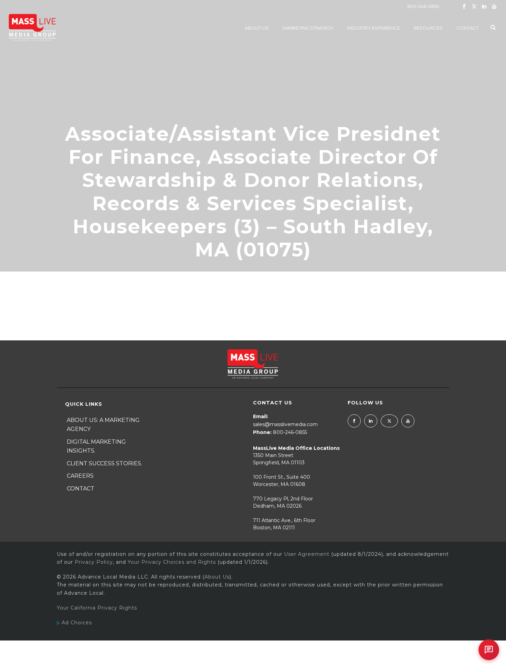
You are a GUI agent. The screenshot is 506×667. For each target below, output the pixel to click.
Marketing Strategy (308, 28)
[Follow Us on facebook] (354, 420)
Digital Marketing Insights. (96, 446)
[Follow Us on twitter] (389, 420)
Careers (80, 476)
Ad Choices (76, 623)
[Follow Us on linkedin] (370, 420)
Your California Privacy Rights (97, 608)
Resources (428, 28)
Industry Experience (373, 28)
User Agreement (306, 554)
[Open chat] (488, 649)
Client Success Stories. (104, 463)
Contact (467, 28)
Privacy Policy (94, 562)
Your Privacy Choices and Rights (172, 562)
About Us (257, 28)
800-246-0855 (423, 6)
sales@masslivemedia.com (285, 424)
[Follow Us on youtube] (407, 420)
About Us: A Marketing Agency (103, 425)
